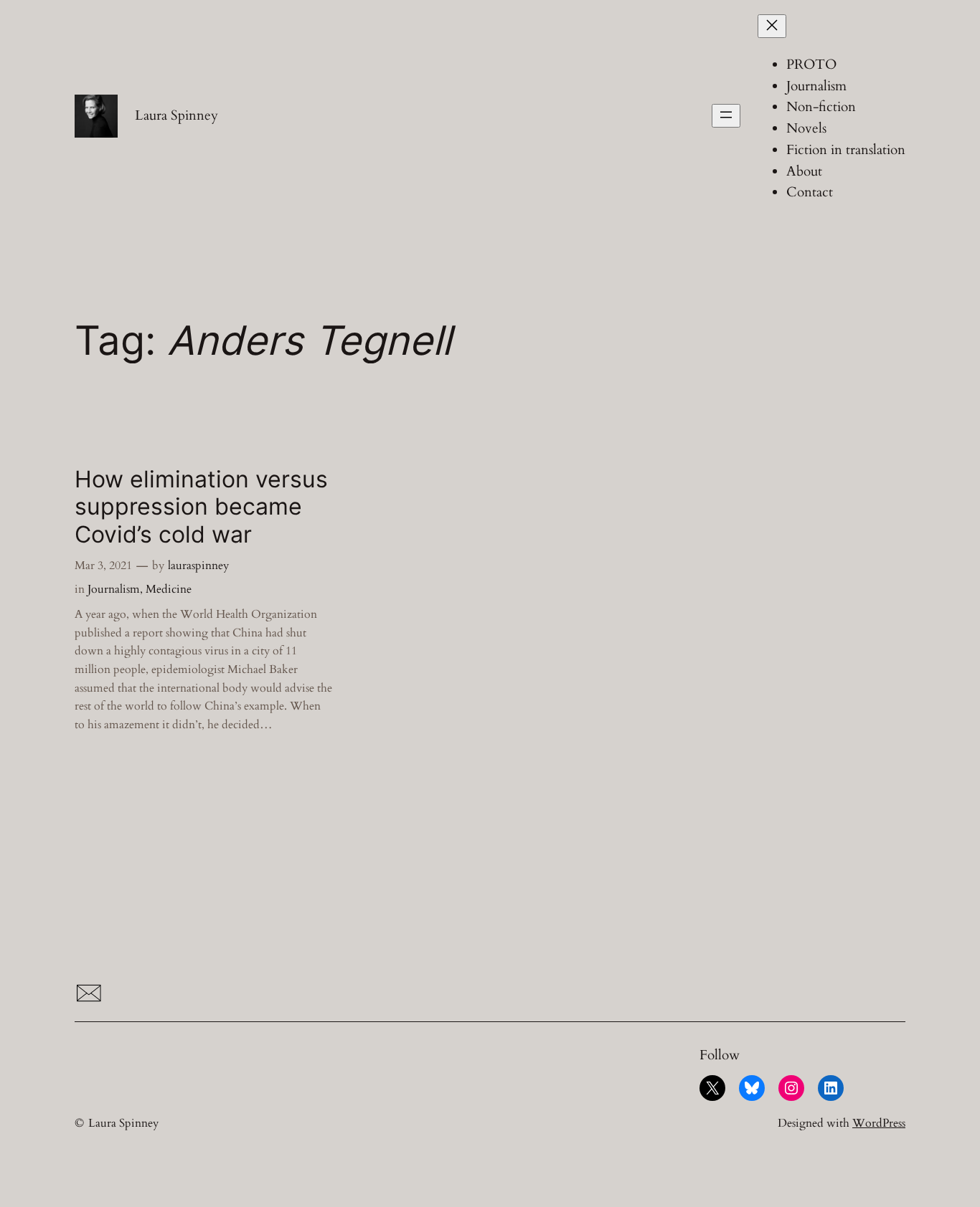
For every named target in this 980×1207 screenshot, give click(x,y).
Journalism (114, 589)
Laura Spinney (176, 115)
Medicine (169, 589)
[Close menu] (772, 26)
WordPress (878, 1123)
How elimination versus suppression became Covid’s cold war (201, 507)
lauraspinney (198, 565)
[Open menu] (726, 116)
